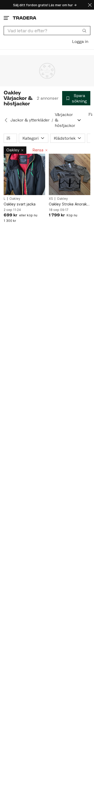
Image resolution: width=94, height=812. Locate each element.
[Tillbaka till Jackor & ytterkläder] (6, 120)
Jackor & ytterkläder (30, 120)
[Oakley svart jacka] (24, 174)
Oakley (12, 150)
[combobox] (47, 30)
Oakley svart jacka (20, 204)
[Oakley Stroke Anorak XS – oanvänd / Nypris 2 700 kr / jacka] (69, 174)
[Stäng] (89, 5)
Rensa (38, 150)
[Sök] (84, 30)
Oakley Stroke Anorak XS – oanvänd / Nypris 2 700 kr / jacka (69, 204)
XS (51, 199)
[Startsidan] (24, 17)
